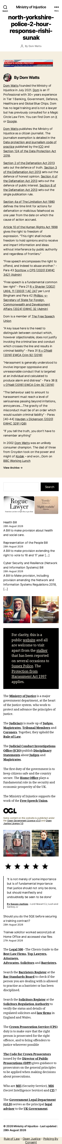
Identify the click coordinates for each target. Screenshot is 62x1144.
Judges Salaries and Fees (45, 618)
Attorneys (10, 958)
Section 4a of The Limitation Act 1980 (29, 201)
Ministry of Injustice (31, 7)
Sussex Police (22, 666)
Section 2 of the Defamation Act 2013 (29, 163)
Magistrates (12, 728)
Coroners (10, 732)
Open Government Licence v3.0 (24, 820)
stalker (42, 650)
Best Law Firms (14, 954)
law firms (44, 1013)
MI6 (51, 1086)
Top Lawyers (36, 954)
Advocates (11, 963)
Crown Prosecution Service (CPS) (33, 1027)
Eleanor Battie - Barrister (45, 851)
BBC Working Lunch (16, 460)
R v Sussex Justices (17, 903)
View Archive (12, 467)
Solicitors (27, 963)
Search (49, 487)
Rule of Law (12, 737)
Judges (48, 723)
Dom (36, 90)
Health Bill (10, 522)
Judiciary (16, 723)
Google (12, 121)
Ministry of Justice (22, 696)
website (29, 640)
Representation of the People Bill (25, 542)
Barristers (48, 963)
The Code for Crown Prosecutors (27, 1054)
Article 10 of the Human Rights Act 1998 (30, 227)
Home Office (29, 778)
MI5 (18, 1086)
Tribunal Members (36, 728)
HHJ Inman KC (17, 619)
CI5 (52, 1090)
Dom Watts (35, 46)
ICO (40, 146)
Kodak (20, 456)
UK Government (35, 1109)
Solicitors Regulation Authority (26, 1004)
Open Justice (32, 1139)
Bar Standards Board (19, 977)
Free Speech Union (33, 801)
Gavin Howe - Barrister (17, 853)
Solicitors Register (32, 1000)
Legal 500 (16, 949)
